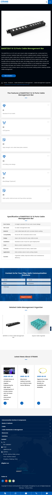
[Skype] (5, 493)
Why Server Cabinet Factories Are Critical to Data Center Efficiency (25, 382)
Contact (3, 439)
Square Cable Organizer (38, 336)
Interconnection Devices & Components (14, 420)
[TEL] (36, 493)
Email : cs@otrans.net (7, 448)
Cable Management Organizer (42, 83)
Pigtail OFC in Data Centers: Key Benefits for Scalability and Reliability (42, 383)
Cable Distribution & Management (23, 83)
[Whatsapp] (15, 493)
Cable (3, 427)
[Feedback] (47, 493)
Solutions (5, 436)
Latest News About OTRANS (26, 357)
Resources (5, 433)
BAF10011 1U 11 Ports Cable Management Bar (13, 336)
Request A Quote (26, 297)
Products (10, 83)
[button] (50, 329)
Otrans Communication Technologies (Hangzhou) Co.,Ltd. (24, 486)
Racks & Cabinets (7, 423)
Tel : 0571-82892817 (7, 443)
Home (5, 83)
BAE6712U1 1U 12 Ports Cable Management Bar (17, 84)
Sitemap (21, 488)
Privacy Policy (29, 488)
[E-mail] (26, 493)
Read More (13, 341)
